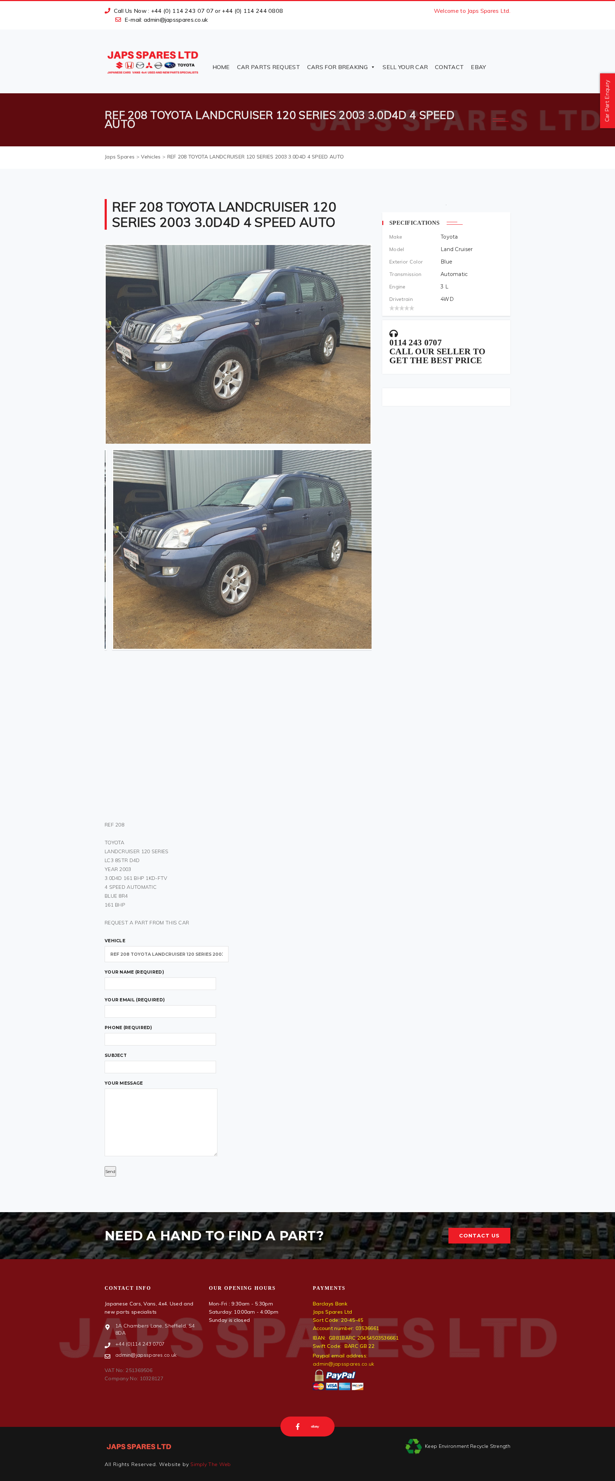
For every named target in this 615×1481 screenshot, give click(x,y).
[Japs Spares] (153, 61)
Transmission (405, 274)
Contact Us (479, 1235)
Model (396, 249)
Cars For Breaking (337, 67)
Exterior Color (406, 262)
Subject (116, 1055)
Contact (449, 67)
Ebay (478, 67)
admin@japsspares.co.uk (343, 1364)
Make (395, 237)
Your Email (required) (135, 999)
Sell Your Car (405, 67)
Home (221, 67)
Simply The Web (210, 1464)
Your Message (124, 1083)
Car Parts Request (268, 67)
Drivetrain (401, 299)
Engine (397, 286)
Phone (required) (128, 1027)
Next (365, 626)
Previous (111, 626)
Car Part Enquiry (607, 101)
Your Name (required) (134, 972)
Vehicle (115, 940)
